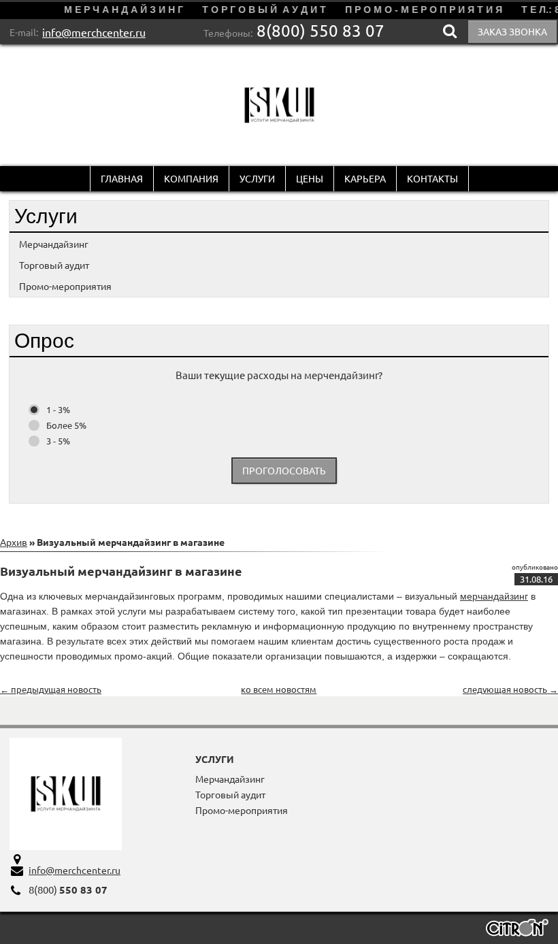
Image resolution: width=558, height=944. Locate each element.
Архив (13, 542)
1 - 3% (58, 409)
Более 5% (66, 425)
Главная (122, 178)
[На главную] (279, 105)
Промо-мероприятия (65, 286)
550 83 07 (320, 30)
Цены (309, 178)
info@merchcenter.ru (94, 32)
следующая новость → (510, 689)
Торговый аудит (54, 265)
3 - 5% (58, 440)
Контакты (432, 178)
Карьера (365, 178)
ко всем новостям (278, 689)
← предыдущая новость (50, 689)
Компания (191, 178)
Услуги (257, 178)
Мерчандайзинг (53, 244)
